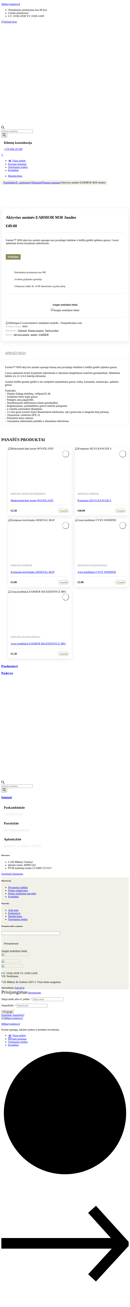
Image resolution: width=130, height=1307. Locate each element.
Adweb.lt (19, 987)
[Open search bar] (2, 127)
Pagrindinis (9, 182)
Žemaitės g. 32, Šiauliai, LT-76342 (22, 845)
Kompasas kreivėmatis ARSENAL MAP (33, 572)
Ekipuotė (36, 182)
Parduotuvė (9, 666)
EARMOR (44, 334)
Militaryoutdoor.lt (10, 4)
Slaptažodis (8, 1005)
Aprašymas (15, 353)
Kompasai (94, 494)
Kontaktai (13, 1044)
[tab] (15, 353)
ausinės (33, 334)
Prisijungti (7, 1012)
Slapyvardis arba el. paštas (16, 999)
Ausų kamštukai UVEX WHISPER (97, 572)
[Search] (4, 135)
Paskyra (7, 673)
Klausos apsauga (51, 182)
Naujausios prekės (18, 1041)
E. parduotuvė (23, 182)
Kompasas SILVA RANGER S (94, 500)
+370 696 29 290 (13, 149)
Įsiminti (65, 454)
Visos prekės (19, 1035)
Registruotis (34, 992)
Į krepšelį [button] (63, 511)
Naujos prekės (51, 330)
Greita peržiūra (66, 462)
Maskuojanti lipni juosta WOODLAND (32, 500)
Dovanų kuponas (17, 1038)
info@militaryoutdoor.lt (16, 829)
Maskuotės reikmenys (34, 494)
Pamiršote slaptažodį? (12, 1015)
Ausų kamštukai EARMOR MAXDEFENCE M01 (38, 643)
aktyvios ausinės (21, 334)
